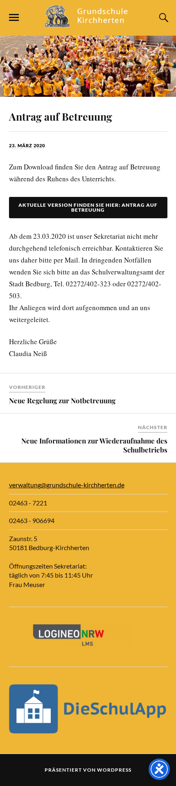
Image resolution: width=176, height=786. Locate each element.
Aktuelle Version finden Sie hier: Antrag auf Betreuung (88, 207)
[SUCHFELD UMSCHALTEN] (162, 18)
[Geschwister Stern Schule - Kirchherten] (88, 23)
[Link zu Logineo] (70, 644)
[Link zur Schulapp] (88, 731)
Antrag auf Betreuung (60, 116)
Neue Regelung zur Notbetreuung (62, 400)
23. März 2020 (27, 145)
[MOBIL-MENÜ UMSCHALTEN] (14, 18)
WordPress (114, 770)
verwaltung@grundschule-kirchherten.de (66, 485)
